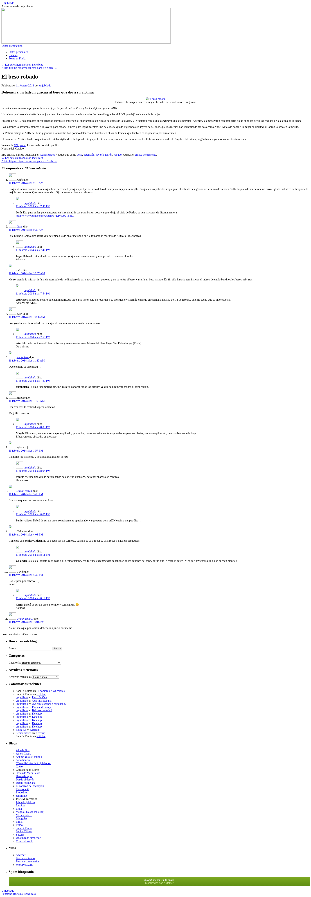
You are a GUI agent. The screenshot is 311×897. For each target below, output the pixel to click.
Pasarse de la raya (42, 707)
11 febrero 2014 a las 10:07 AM (27, 273)
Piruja (19, 821)
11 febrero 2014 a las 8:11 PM (33, 554)
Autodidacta (23, 760)
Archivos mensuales (20, 676)
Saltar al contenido (11, 45)
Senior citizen (24, 490)
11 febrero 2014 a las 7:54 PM (33, 293)
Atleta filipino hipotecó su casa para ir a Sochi (29, 67)
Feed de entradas (25, 858)
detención (89, 154)
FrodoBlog (22, 792)
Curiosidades (47, 154)
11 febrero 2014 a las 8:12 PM (33, 598)
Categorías (15, 662)
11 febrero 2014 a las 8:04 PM (33, 470)
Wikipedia (20, 145)
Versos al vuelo (24, 841)
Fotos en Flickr (17, 58)
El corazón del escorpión (30, 785)
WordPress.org (24, 864)
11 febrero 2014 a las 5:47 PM (26, 574)
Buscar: (13, 648)
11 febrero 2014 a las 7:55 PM (33, 337)
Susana (20, 834)
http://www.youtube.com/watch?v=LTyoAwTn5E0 (45, 215)
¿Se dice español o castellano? (49, 703)
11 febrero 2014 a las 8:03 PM (33, 427)
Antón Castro (23, 753)
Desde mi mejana (25, 782)
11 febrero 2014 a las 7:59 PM (33, 380)
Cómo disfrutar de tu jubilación (33, 763)
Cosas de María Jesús (28, 773)
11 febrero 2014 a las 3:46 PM (26, 494)
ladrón (108, 154)
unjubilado (45, 85)
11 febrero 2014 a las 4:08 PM (26, 534)
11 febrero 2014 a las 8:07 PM (33, 514)
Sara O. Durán (24, 828)
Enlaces (13, 55)
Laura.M (21, 729)
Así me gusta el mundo (29, 756)
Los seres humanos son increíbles (22, 64)
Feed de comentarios (27, 861)
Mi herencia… (24, 815)
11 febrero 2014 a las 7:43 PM (33, 206)
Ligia (19, 226)
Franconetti (22, 789)
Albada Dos (23, 750)
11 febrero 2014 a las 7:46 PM (33, 249)
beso (79, 154)
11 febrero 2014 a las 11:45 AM (27, 360)
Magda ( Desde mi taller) (30, 811)
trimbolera (23, 357)
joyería (100, 154)
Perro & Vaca (39, 697)
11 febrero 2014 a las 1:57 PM (26, 450)
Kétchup (41, 694)
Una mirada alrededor (28, 837)
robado (118, 154)
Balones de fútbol (42, 710)
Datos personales (18, 51)
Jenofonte (21, 795)
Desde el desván (25, 779)
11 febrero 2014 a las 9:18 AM (26, 182)
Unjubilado (7, 3)
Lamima (20, 805)
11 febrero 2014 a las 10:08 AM (27, 316)
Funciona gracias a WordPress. (18, 893)
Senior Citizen (24, 831)
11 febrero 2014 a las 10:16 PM (26, 621)
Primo (19, 824)
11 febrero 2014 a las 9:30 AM (26, 229)
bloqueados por (159, 881)
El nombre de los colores (51, 690)
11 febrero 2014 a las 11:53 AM (27, 400)
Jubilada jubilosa (25, 802)
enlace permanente (145, 154)
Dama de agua (24, 776)
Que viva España (41, 700)
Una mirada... (25, 618)
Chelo (19, 766)
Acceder (20, 854)
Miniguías (21, 818)
